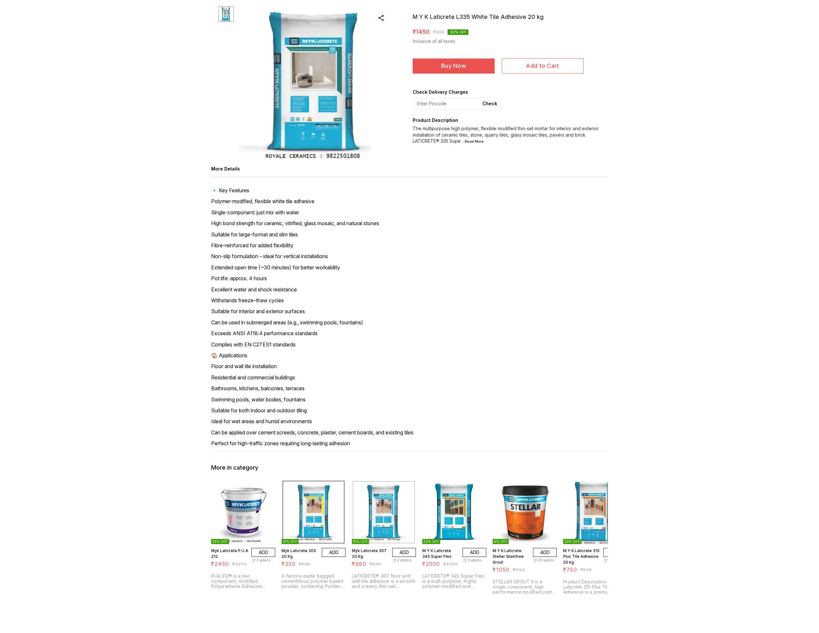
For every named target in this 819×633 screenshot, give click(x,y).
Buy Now (453, 65)
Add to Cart (542, 65)
